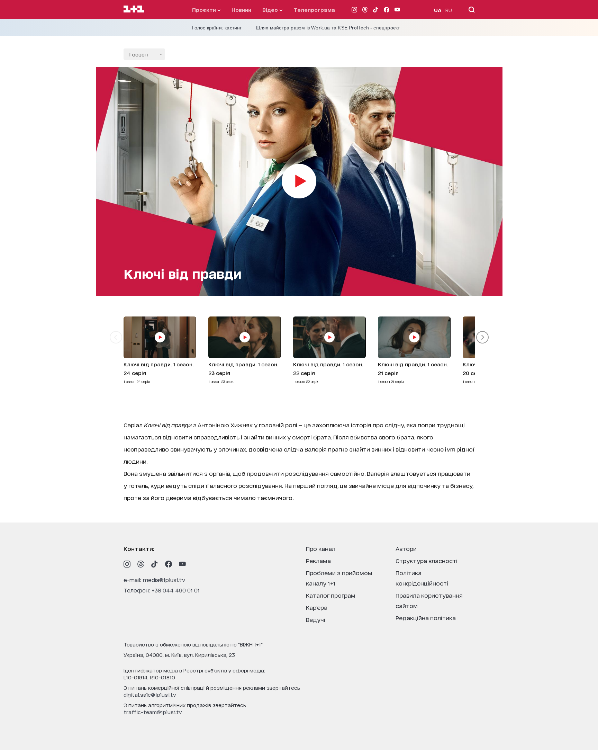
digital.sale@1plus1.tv (150, 694)
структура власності (426, 560)
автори (406, 548)
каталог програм (330, 595)
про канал (320, 548)
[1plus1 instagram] (127, 564)
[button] (116, 337)
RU (448, 10)
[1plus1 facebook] (168, 564)
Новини (241, 9)
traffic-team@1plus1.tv (153, 712)
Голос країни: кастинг (217, 27)
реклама (318, 560)
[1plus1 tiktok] (154, 564)
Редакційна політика (426, 617)
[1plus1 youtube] (182, 564)
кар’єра (316, 607)
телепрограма (314, 9)
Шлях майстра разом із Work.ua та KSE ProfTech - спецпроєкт (328, 27)
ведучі (315, 619)
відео (270, 9)
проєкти (204, 9)
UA (438, 10)
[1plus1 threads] (140, 564)
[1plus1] (134, 9)
